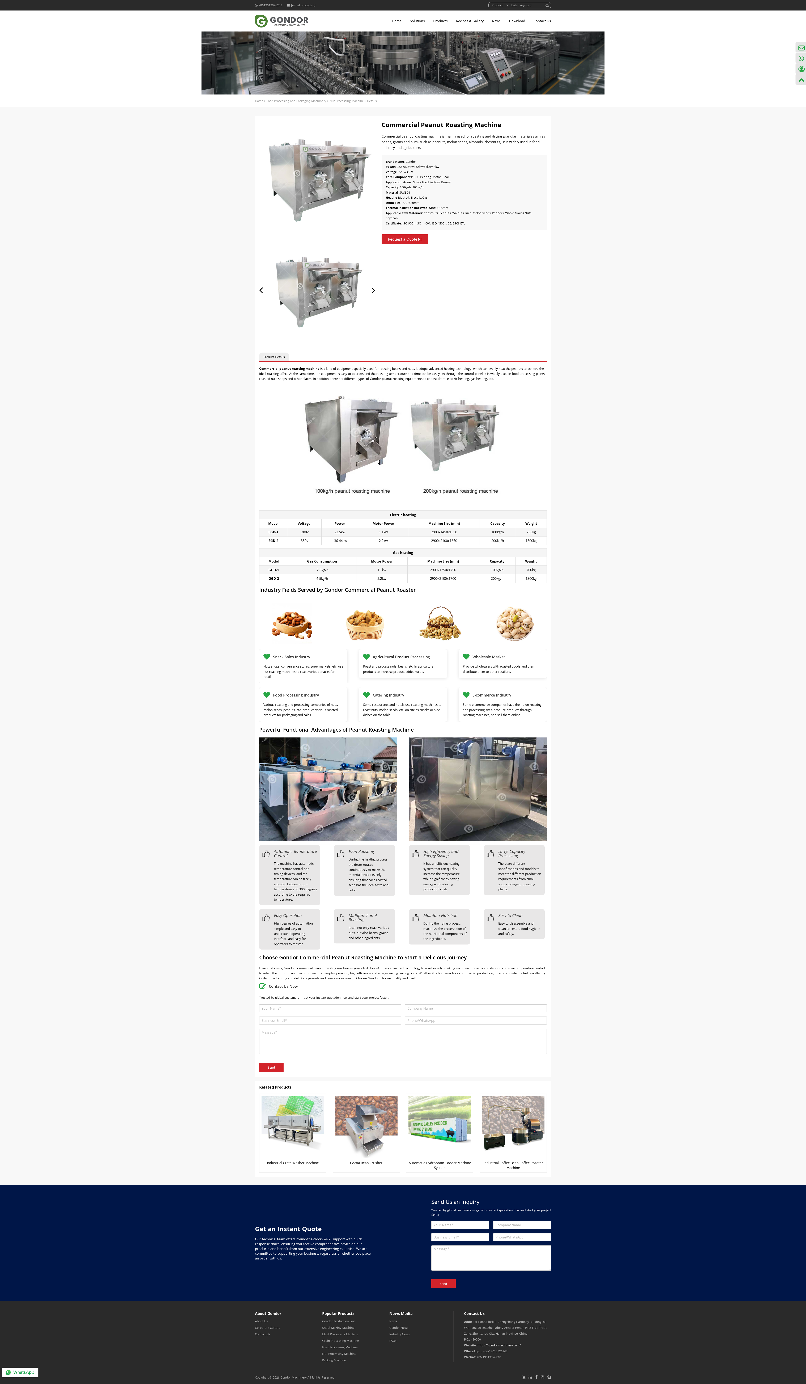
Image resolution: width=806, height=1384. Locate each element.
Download (517, 21)
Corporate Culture (267, 1328)
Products (440, 21)
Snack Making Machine (338, 1328)
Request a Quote (402, 239)
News (496, 21)
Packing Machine (334, 1360)
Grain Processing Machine (340, 1341)
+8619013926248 (270, 5)
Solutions (417, 21)
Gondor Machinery (293, 1377)
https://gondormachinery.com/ (499, 1345)
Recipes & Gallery (470, 21)
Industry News (399, 1334)
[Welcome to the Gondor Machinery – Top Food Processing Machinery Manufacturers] (282, 20)
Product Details (274, 357)
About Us (261, 1321)
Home (397, 21)
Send (271, 1067)
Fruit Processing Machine (340, 1347)
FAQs (392, 1341)
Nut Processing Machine (347, 101)
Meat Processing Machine (340, 1334)
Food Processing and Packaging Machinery (296, 101)
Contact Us (542, 21)
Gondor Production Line (339, 1321)
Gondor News (398, 1328)
